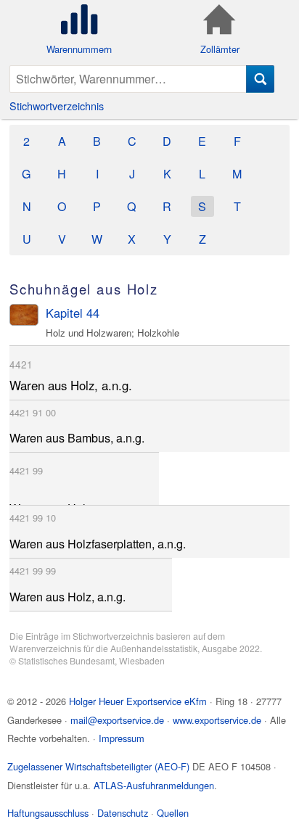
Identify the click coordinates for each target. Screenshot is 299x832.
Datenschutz (122, 813)
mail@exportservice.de (117, 720)
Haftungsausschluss (48, 813)
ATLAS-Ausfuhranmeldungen (154, 785)
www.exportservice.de (217, 720)
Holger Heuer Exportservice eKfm (138, 701)
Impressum (121, 738)
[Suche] (260, 79)
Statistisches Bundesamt (66, 660)
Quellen (173, 813)
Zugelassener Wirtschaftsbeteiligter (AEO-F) (98, 766)
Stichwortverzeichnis (56, 105)
